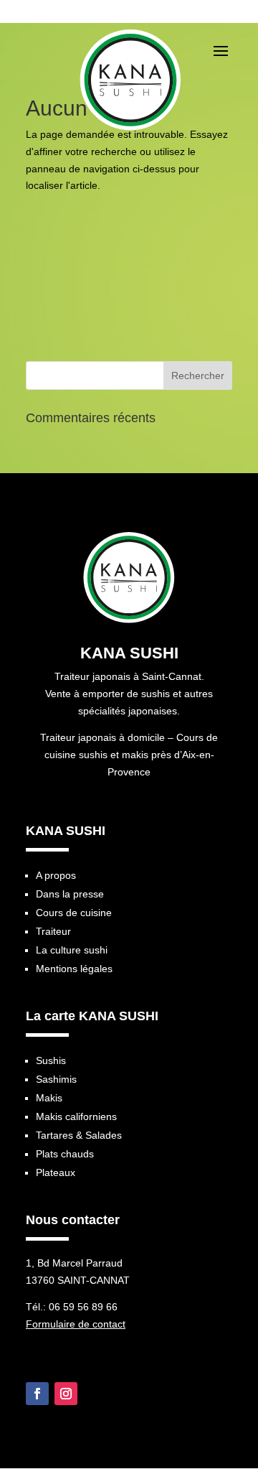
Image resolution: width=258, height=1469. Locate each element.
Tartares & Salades (79, 1135)
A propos (56, 875)
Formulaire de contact (75, 1324)
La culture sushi (72, 950)
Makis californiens (76, 1116)
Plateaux (55, 1172)
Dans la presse (70, 894)
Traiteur (53, 931)
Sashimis (56, 1079)
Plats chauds (65, 1154)
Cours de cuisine (74, 912)
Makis (49, 1098)
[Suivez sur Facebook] (37, 1393)
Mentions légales (74, 968)
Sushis (51, 1060)
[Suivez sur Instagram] (65, 1393)
